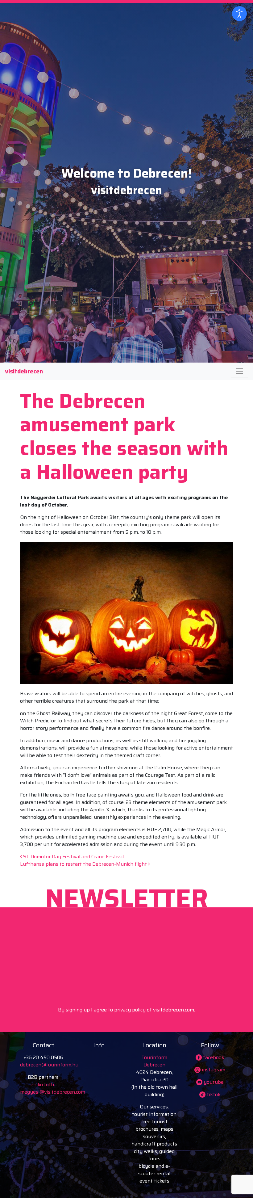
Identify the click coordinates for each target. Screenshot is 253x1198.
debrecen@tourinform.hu (49, 1065)
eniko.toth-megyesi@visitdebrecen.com (52, 1088)
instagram (213, 1070)
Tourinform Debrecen (154, 1061)
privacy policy (130, 1010)
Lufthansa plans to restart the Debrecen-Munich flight (84, 864)
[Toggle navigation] (239, 371)
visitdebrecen (24, 371)
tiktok (213, 1094)
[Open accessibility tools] (239, 13)
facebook (213, 1057)
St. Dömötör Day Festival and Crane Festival (73, 856)
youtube (213, 1082)
